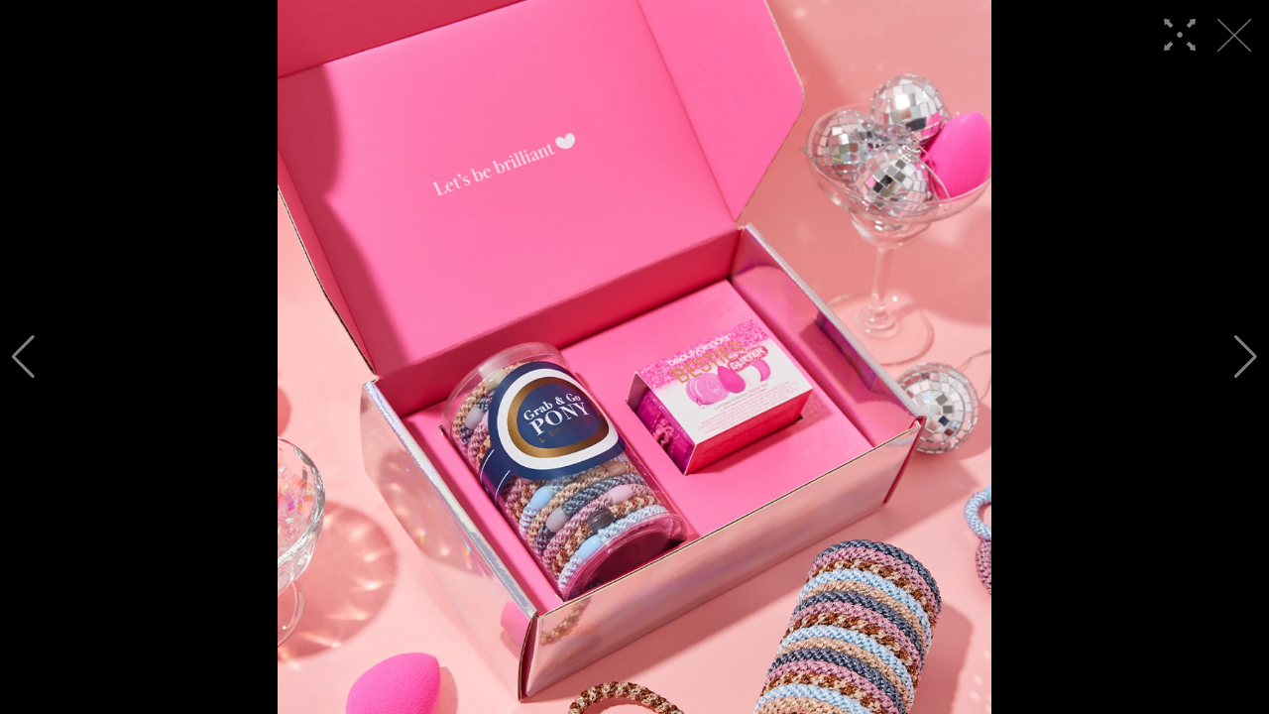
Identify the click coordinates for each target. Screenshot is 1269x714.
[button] (23, 357)
